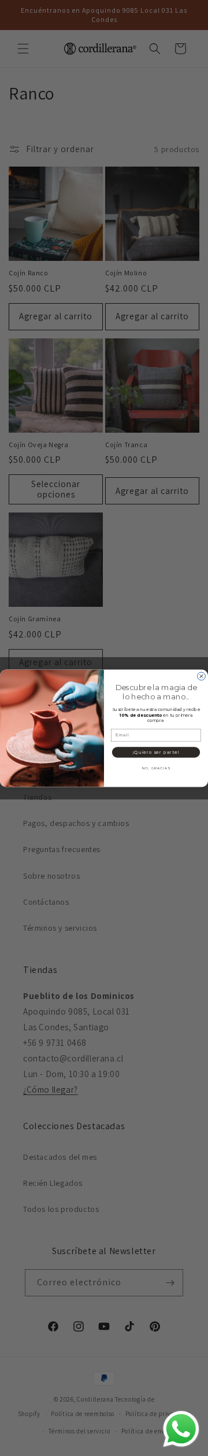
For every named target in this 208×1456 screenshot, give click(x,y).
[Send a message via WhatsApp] (181, 1429)
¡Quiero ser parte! (156, 751)
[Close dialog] (202, 676)
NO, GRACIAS (156, 768)
